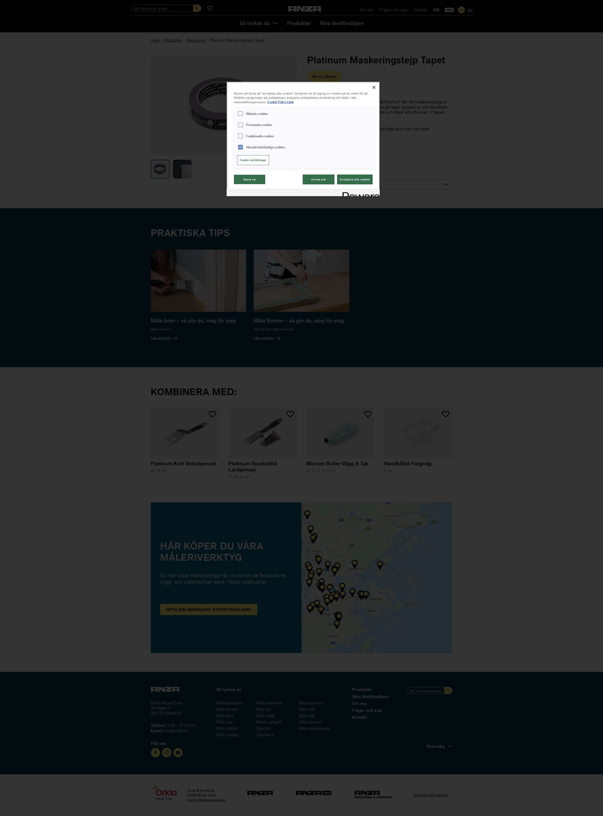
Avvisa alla (318, 179)
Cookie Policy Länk (280, 102)
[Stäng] (374, 87)
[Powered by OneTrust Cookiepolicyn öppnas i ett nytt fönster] (359, 193)
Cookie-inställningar (253, 160)
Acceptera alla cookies (355, 179)
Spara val (249, 179)
